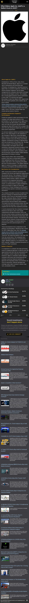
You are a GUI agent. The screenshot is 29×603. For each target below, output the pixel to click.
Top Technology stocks (13, 274)
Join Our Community (15, 334)
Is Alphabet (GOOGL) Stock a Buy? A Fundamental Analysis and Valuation (14, 505)
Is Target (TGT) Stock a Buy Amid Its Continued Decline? (14, 450)
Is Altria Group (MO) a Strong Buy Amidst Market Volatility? (14, 592)
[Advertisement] (14, 62)
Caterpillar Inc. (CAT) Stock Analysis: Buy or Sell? (14, 436)
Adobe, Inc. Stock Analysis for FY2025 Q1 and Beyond (13, 343)
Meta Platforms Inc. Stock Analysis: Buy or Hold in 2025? (14, 424)
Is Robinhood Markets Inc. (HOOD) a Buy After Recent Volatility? (13, 540)
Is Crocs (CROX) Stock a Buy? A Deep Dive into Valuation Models (13, 491)
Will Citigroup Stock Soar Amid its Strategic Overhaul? (12, 395)
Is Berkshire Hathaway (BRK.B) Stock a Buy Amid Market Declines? (14, 465)
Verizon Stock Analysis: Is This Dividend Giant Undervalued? (13, 580)
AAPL (7, 280)
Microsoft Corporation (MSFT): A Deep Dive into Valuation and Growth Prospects (14, 552)
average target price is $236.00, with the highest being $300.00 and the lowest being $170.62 (15, 232)
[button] (27, 600)
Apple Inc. (8, 281)
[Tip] (27, 315)
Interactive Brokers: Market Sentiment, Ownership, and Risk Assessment (11, 411)
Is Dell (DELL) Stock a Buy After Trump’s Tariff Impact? (13, 479)
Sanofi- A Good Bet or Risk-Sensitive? (11, 383)
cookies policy (6, 601)
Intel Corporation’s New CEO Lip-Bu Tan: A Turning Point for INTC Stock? (14, 566)
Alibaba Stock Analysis (7, 354)
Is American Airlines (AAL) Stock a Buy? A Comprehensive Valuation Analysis (12, 528)
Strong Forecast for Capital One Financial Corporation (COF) (12, 370)
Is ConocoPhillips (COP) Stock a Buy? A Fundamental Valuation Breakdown (11, 515)
